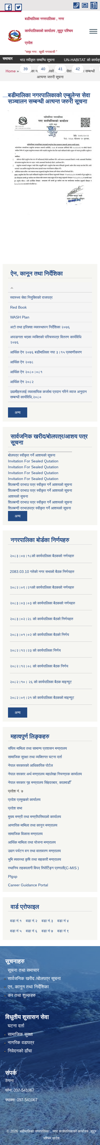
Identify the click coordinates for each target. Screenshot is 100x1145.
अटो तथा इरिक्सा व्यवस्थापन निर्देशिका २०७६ (40, 327)
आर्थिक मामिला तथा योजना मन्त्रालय (32, 842)
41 (55, 69)
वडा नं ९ (63, 931)
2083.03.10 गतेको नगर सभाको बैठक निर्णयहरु (42, 571)
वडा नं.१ (16, 921)
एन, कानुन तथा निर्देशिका (28, 986)
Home (11, 71)
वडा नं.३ (47, 921)
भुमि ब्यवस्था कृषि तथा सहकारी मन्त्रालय (34, 859)
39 (20, 69)
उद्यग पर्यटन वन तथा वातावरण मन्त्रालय (34, 851)
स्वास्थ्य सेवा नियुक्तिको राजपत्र (31, 297)
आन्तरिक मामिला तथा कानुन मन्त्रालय (32, 825)
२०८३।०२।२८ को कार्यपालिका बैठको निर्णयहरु (41, 619)
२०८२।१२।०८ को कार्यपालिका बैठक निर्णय (39, 666)
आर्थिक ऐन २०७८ (22, 362)
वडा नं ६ (31, 931)
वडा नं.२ (31, 921)
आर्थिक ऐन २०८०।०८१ (26, 372)
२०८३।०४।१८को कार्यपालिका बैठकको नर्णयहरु (42, 556)
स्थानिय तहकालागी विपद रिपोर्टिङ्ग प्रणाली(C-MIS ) (43, 868)
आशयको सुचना (18, 496)
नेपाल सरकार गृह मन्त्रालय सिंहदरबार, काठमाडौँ (39, 782)
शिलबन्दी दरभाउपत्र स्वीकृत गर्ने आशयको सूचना (39, 508)
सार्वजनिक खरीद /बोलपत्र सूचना (34, 978)
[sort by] (12, 287)
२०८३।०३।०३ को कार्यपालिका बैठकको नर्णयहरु (42, 603)
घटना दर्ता (16, 1025)
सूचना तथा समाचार (23, 970)
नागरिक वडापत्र (21, 1042)
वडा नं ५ (16, 931)
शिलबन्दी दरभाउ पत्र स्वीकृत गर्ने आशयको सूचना (40, 484)
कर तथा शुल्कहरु (22, 995)
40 (37, 69)
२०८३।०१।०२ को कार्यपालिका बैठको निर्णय (39, 634)
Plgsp (12, 876)
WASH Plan (19, 317)
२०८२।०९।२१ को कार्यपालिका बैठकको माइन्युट (42, 697)
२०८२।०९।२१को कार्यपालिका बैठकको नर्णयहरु (42, 587)
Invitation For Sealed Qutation (33, 461)
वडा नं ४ (63, 921)
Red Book (18, 307)
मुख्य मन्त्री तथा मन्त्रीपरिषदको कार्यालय (34, 817)
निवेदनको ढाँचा (20, 1050)
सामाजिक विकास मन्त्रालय (25, 834)
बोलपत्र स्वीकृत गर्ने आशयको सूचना (31, 455)
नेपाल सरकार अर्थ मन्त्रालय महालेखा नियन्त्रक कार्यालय (45, 774)
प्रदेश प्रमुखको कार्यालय (24, 799)
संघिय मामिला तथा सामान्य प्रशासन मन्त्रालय (37, 748)
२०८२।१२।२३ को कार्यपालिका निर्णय (35, 650)
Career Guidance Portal (28, 885)
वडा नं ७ (47, 931)
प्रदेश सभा (15, 808)
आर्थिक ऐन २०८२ (22, 382)
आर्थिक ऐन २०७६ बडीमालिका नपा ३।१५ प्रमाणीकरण (46, 352)
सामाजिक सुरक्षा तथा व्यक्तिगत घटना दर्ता (35, 757)
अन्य (18, 412)
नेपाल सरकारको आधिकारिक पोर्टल (30, 765)
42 (72, 69)
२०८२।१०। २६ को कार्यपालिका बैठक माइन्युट (41, 682)
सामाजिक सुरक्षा (20, 1034)
